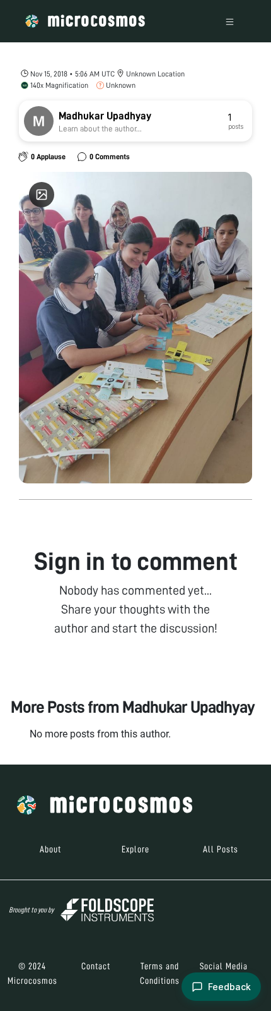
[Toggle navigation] (229, 21)
